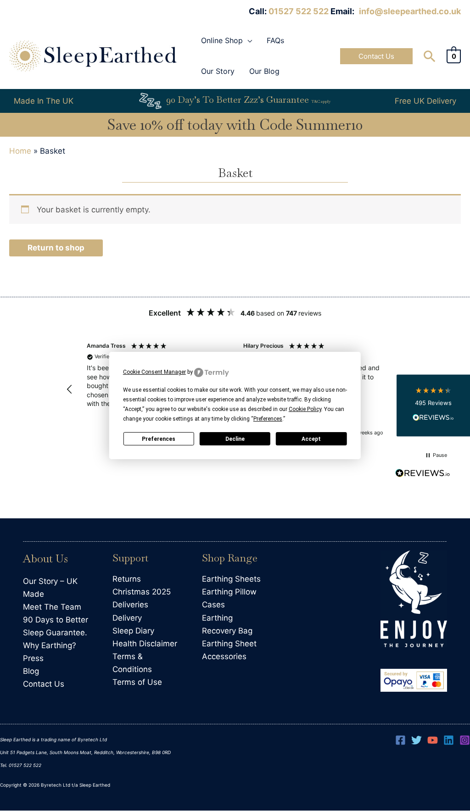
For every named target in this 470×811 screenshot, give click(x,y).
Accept (311, 439)
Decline (235, 439)
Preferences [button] (267, 419)
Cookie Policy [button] (305, 409)
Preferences (158, 439)
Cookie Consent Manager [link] (154, 372)
